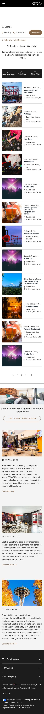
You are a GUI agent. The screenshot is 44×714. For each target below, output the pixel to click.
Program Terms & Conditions (12, 705)
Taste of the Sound (31, 306)
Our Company (9, 676)
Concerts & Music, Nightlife (32, 137)
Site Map (21, 708)
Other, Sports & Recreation (32, 279)
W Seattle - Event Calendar (22, 46)
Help (28, 708)
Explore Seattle (11, 610)
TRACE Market (10, 460)
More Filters (35, 74)
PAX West (27, 114)
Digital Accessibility (9, 708)
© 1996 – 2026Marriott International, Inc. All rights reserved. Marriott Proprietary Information (21, 686)
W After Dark (28, 187)
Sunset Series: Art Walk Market (31, 91)
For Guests (7, 668)
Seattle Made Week (31, 233)
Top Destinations (10, 659)
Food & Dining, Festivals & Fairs (32, 304)
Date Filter (22, 74)
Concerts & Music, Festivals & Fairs (32, 159)
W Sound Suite (10, 537)
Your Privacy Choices (13, 700)
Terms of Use (15, 702)
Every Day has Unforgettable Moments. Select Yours (22, 410)
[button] (22, 418)
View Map (7, 33)
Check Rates (35, 33)
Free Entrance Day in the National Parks (32, 282)
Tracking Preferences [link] (31, 700)
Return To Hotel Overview (15, 40)
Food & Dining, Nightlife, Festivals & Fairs (32, 205)
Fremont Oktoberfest (32, 329)
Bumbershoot (29, 162)
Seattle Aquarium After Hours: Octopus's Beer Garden (30, 211)
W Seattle (7, 26)
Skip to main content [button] (8, 1)
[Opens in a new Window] (37, 3)
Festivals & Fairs (30, 112)
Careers (5, 702)
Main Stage (28, 139)
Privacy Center (29, 705)
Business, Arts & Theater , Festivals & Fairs (32, 88)
